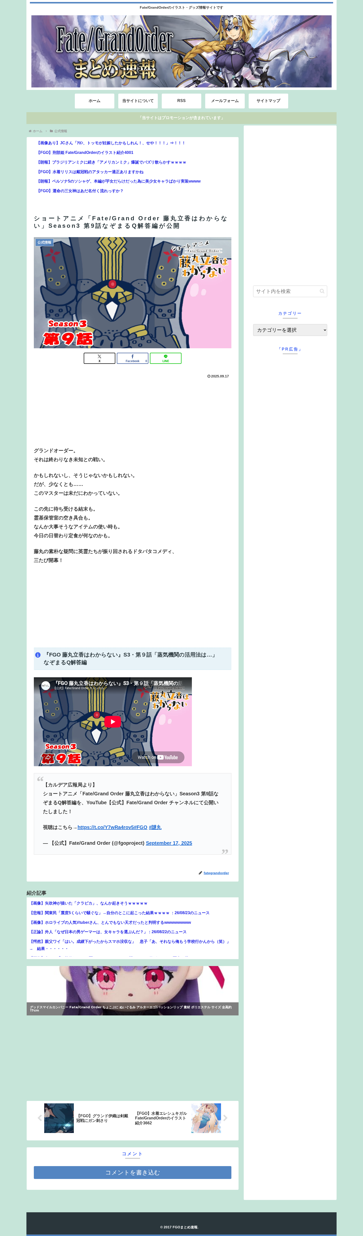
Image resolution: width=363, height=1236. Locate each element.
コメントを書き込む (132, 1172)
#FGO (140, 827)
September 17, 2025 (169, 843)
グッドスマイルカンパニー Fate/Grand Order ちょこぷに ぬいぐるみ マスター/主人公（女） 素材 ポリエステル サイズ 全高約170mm (131, 1010)
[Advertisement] (132, 606)
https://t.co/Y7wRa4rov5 (106, 827)
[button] (322, 291)
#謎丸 (155, 827)
